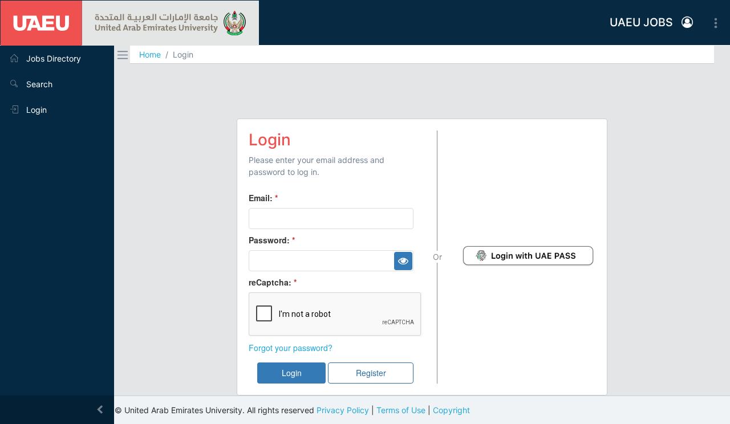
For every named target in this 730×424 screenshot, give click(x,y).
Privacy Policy (343, 410)
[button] (687, 23)
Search (38, 84)
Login (35, 110)
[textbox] (331, 219)
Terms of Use (400, 410)
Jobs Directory (52, 58)
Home (150, 54)
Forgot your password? (290, 347)
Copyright (451, 410)
